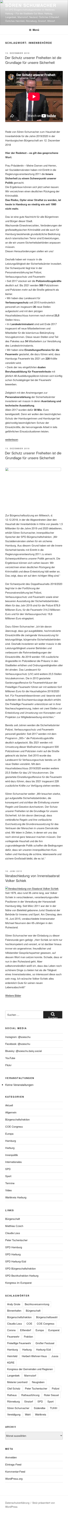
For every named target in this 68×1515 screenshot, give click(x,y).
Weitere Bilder (13, 995)
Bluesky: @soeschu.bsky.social (23, 1051)
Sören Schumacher (30, 5)
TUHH (53, 1408)
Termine (9, 1183)
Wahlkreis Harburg (15, 1197)
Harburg (9, 1148)
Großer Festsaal (45, 1343)
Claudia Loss (12, 1233)
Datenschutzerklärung (17, 1502)
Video (8, 1190)
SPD (8, 1169)
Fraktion (28, 1336)
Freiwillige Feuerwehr (19, 1343)
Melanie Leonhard (17, 1382)
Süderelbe (39, 1408)
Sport (8, 1176)
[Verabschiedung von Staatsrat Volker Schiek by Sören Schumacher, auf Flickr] (32, 888)
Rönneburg (13, 1401)
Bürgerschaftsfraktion (17, 1119)
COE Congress (14, 1126)
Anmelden (11, 1457)
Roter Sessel (51, 1395)
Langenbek (13, 1375)
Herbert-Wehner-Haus (34, 1356)
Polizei (55, 1388)
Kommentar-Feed (15, 1471)
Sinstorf (28, 1401)
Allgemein (10, 1112)
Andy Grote (13, 1304)
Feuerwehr (13, 1336)
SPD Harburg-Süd (15, 1261)
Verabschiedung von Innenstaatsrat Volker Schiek (32, 878)
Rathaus (12, 1395)
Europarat (53, 1330)
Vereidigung (13, 1414)
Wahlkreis (40, 1414)
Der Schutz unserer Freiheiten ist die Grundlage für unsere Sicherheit (33, 60)
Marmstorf (30, 1375)
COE (29, 1323)
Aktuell (9, 1105)
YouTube (10, 1058)
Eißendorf (25, 1330)
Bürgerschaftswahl (46, 1317)
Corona (11, 1330)
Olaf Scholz (13, 1388)
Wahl (28, 1414)
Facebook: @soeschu (17, 1044)
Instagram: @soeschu (18, 1037)
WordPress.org (13, 1478)
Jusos (54, 1356)
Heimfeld (12, 1356)
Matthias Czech (14, 1226)
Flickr (8, 1065)
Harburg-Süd (43, 1349)
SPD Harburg (13, 1254)
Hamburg (10, 1140)
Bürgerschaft (12, 1219)
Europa (9, 1133)
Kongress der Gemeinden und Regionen (30, 1369)
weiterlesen (11, 439)
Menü (36, 30)
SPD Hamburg (13, 1247)
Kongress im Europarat (18, 1282)
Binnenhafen (14, 1310)
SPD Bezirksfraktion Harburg (21, 1275)
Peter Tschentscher (16, 1240)
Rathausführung (30, 1395)
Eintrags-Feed (13, 1464)
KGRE (10, 1362)
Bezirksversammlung (37, 1304)
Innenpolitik (11, 1155)
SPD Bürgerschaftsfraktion (20, 1268)
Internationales (13, 1162)
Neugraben (38, 1382)
